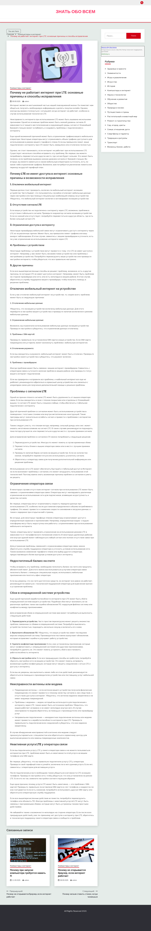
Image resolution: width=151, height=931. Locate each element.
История (111, 86)
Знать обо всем (75, 11)
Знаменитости (114, 73)
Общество (112, 103)
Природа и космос (115, 108)
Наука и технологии (116, 95)
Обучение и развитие (117, 99)
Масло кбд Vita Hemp (109, 47)
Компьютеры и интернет (20, 88)
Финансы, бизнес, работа (118, 147)
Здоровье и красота (116, 69)
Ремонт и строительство (118, 121)
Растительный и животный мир (122, 116)
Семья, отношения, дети (118, 129)
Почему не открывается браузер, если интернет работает (72, 873)
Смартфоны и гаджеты (118, 134)
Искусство (112, 82)
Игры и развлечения (116, 77)
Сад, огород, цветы (116, 125)
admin (26, 101)
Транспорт (112, 142)
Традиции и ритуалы (117, 138)
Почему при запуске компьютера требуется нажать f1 (28, 873)
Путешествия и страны (118, 112)
